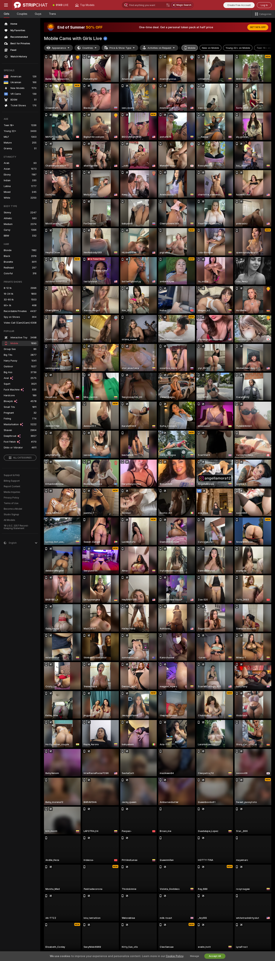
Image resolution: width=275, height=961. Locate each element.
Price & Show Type (120, 48)
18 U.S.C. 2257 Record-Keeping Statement (16, 527)
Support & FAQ (12, 475)
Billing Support (12, 481)
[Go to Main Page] (30, 5)
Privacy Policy (11, 497)
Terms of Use (11, 503)
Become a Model (13, 509)
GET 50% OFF (258, 27)
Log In (264, 5)
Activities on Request (159, 48)
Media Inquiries (12, 492)
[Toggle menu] (6, 5)
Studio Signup (11, 514)
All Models (9, 520)
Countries (87, 48)
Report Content (12, 486)
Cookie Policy (174, 956)
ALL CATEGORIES (22, 457)
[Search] (168, 5)
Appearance (59, 48)
